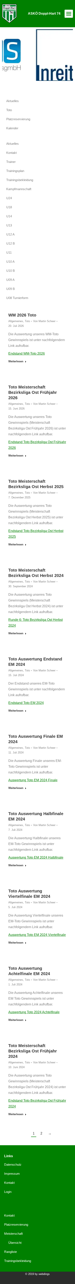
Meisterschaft (13, 1233)
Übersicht (14, 1242)
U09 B (10, 289)
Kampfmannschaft (18, 189)
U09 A (10, 279)
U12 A (10, 234)
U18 (9, 207)
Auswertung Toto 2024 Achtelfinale (34, 1012)
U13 (9, 225)
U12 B (10, 243)
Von (44, 321)
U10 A (10, 261)
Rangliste (10, 1251)
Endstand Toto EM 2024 (26, 703)
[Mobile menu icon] (69, 14)
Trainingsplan (15, 171)
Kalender (12, 128)
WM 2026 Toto (22, 315)
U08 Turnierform (17, 298)
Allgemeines (15, 321)
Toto (27, 321)
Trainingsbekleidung (19, 180)
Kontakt (11, 152)
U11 (9, 252)
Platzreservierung (18, 119)
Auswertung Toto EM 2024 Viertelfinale (37, 935)
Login (7, 1191)
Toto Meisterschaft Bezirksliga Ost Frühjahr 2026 (32, 392)
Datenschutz (12, 1164)
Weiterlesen (15, 361)
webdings (44, 1274)
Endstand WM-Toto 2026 (26, 353)
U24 (9, 198)
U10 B (10, 270)
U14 (9, 216)
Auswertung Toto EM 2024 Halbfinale (35, 857)
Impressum (12, 1173)
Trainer (11, 162)
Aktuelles (12, 101)
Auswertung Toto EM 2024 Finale (33, 780)
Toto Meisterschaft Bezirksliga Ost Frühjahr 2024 (32, 1051)
